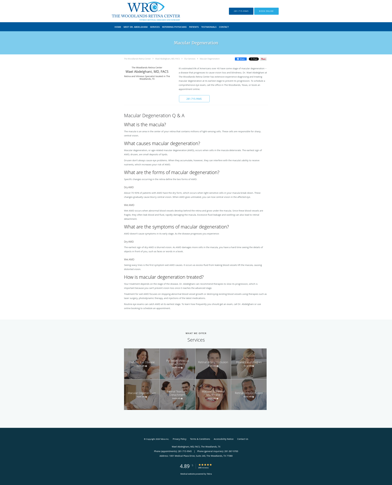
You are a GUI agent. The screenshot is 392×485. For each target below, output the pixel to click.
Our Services (189, 58)
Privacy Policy (179, 438)
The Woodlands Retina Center (137, 58)
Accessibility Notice (224, 438)
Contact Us (242, 438)
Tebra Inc (164, 439)
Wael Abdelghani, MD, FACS (167, 58)
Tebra (209, 473)
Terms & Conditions (200, 438)
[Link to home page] (141, 11)
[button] (266, 11)
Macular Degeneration (210, 58)
